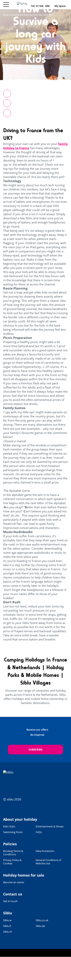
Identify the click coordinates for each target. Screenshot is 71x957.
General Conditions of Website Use (48, 861)
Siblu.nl (7, 931)
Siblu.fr (7, 926)
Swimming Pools (12, 832)
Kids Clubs (9, 826)
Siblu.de (40, 926)
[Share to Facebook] (7, 93)
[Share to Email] (7, 103)
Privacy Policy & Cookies (12, 861)
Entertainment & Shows (50, 826)
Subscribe (35, 749)
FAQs (39, 832)
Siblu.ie (7, 920)
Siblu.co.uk (42, 920)
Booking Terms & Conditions (13, 852)
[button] (7, 113)
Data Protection (45, 851)
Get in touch (10, 901)
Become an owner (13, 882)
